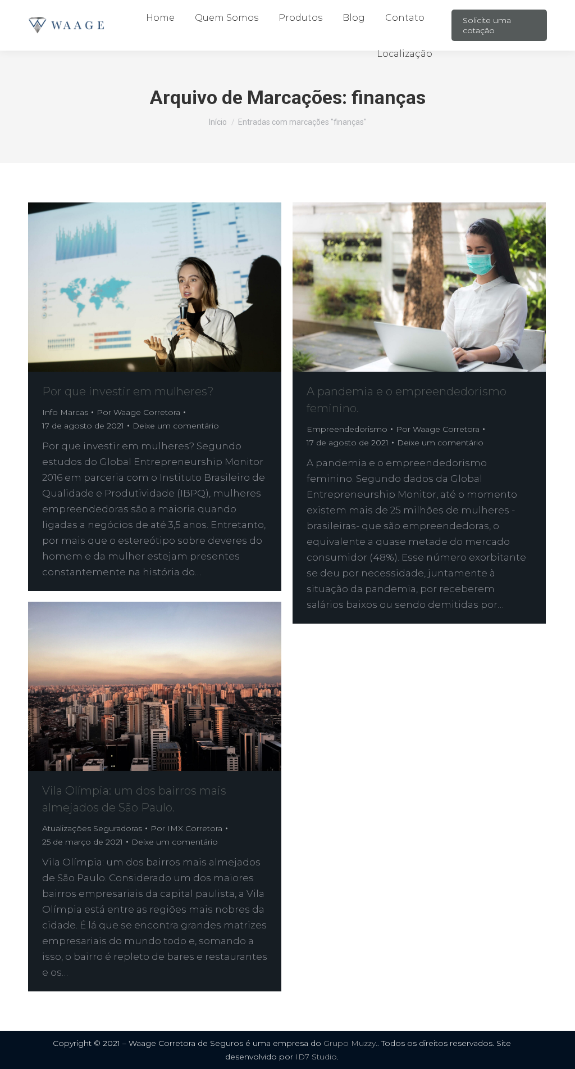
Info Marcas (65, 412)
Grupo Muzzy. (350, 1043)
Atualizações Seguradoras (92, 828)
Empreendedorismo (347, 429)
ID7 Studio (316, 1057)
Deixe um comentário (176, 426)
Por (138, 412)
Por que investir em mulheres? (128, 391)
